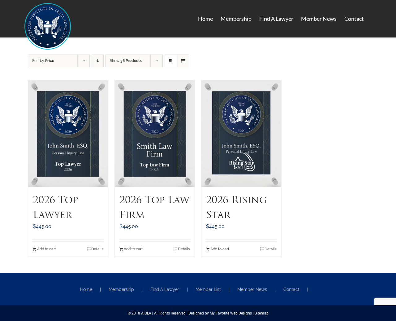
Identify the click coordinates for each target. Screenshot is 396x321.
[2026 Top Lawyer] (68, 134)
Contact (291, 289)
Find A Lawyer (164, 289)
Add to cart (46, 249)
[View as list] (183, 61)
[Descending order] (98, 61)
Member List (208, 289)
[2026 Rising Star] (241, 134)
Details (97, 249)
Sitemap (262, 313)
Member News (252, 289)
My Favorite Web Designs (231, 313)
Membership (121, 289)
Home (86, 289)
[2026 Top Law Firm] (155, 134)
